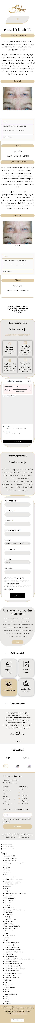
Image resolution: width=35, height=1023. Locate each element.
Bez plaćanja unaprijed (25, 347)
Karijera (7, 982)
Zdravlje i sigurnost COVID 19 (14, 879)
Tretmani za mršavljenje (12, 947)
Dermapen (8, 872)
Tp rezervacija (9, 896)
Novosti (7, 870)
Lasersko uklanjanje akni (12, 971)
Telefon (8, 520)
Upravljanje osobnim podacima (14, 910)
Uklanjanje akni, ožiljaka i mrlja (14, 952)
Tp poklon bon (9, 907)
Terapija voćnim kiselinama (13, 973)
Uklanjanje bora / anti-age (12, 950)
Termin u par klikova (25, 364)
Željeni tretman (11, 530)
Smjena (7, 559)
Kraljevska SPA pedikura (12, 926)
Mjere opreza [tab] (7, 137)
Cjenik (6, 997)
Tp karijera (8, 905)
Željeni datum (10, 549)
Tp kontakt (8, 903)
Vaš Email (8, 511)
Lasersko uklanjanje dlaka (12, 943)
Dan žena (7, 868)
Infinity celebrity (10, 987)
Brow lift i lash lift (10, 861)
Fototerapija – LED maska (13, 966)
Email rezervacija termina (12, 882)
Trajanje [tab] (5, 122)
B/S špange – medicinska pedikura (15, 863)
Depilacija (8, 917)
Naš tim (7, 989)
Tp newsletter (9, 900)
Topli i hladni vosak (10, 919)
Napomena (9, 568)
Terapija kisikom (10, 975)
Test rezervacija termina (12, 877)
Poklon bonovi (9, 912)
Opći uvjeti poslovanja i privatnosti (15, 893)
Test (6, 865)
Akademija (8, 886)
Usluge (7, 999)
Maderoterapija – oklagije (12, 945)
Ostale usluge (9, 915)
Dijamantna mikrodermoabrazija (14, 968)
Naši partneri (9, 985)
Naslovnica (8, 1004)
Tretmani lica (9, 954)
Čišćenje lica (8, 980)
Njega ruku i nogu (10, 936)
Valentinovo (8, 875)
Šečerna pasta (9, 922)
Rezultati (7, 938)
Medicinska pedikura (11, 929)
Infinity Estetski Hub (11, 858)
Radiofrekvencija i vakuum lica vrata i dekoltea (19, 959)
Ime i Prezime (10, 501)
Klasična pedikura (10, 931)
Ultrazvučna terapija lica (12, 978)
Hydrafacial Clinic (10, 856)
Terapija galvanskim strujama (13, 964)
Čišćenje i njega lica (11, 957)
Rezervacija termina (11, 994)
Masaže (7, 940)
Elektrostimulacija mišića (12, 884)
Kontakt (7, 992)
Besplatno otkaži (10, 364)
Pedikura (7, 889)
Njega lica (8, 891)
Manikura (7, 933)
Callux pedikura (9, 924)
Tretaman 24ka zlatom (11, 961)
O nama (7, 1001)
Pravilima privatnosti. (19, 1013)
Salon (7, 540)
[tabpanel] (17, 129)
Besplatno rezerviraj (10, 348)
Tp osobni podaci (10, 898)
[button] (17, 18)
